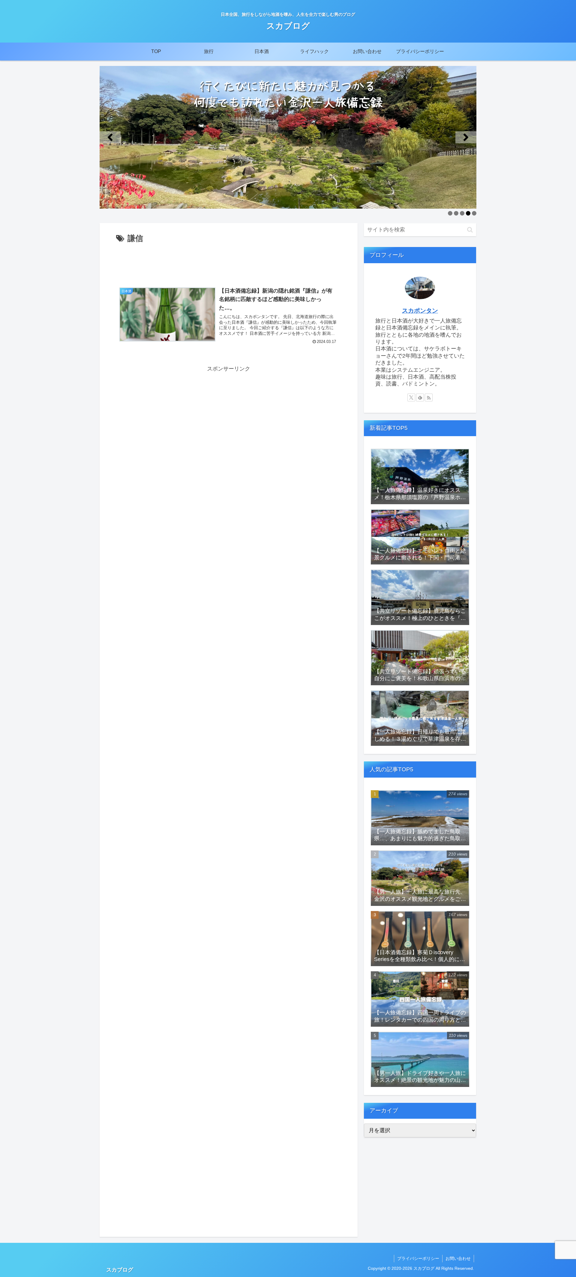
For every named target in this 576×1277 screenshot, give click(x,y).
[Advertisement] (228, 262)
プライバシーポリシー (418, 1258)
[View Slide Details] (288, 137)
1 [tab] (450, 213)
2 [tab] (456, 213)
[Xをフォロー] (411, 397)
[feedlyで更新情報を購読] (420, 397)
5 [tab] (474, 213)
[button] (110, 137)
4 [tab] (468, 213)
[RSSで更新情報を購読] (429, 397)
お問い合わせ (458, 1258)
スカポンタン (420, 310)
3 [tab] (462, 213)
